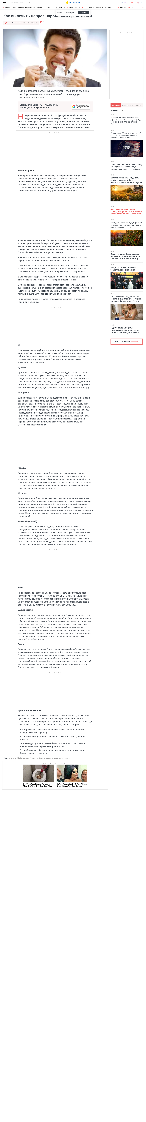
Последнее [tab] (116, 105)
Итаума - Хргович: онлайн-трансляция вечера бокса (123, 268)
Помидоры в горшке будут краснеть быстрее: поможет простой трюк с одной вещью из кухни (126, 225)
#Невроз (47, 758)
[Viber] (125, 3)
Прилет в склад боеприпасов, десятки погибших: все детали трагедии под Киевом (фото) (125, 256)
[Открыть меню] (5, 2)
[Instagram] (138, 2)
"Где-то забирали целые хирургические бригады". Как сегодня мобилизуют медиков (125, 330)
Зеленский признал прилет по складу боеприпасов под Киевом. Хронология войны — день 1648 (126, 211)
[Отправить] (29, 2)
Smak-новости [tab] (127, 105)
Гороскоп (135, 7)
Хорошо (83, 12)
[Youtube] (132, 2)
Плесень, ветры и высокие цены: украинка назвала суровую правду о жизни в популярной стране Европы (126, 120)
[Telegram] (128, 2)
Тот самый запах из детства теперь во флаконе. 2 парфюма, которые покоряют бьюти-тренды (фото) (126, 299)
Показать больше (122, 341)
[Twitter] (135, 2)
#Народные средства (60, 758)
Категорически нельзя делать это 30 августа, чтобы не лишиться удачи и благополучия (126, 180)
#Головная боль (36, 758)
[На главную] (73, 2)
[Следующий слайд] (144, 7)
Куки (72, 12)
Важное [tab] (138, 105)
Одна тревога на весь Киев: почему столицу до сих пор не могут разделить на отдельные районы (126, 166)
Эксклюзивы (74, 7)
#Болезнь (12, 758)
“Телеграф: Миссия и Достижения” (98, 7)
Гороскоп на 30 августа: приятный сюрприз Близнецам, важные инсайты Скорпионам (126, 135)
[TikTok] (141, 2)
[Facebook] (121, 2)
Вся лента (115, 110)
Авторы (123, 7)
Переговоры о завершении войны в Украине (23, 7)
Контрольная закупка (56, 7)
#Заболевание (23, 758)
